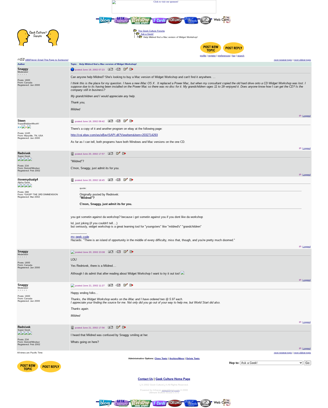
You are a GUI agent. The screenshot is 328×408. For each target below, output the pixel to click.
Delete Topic (193, 358)
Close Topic (161, 358)
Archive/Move (176, 358)
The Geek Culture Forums (151, 31)
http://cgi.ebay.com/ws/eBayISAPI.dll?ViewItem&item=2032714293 (114, 135)
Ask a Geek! (147, 34)
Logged (307, 116)
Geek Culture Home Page (173, 379)
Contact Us (145, 379)
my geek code (80, 236)
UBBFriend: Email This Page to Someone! (47, 60)
